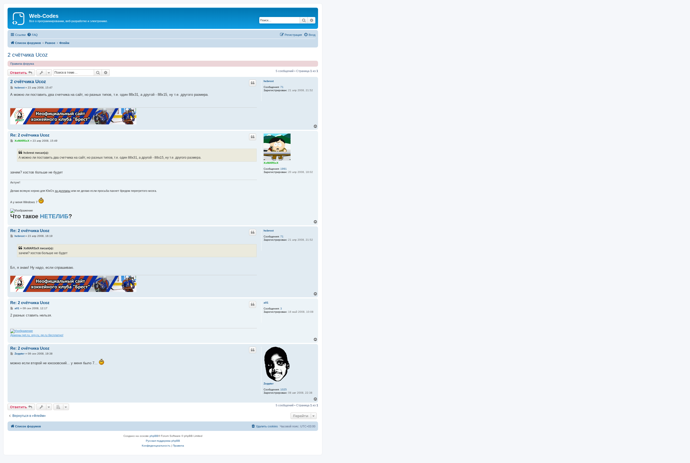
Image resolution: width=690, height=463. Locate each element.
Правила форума (22, 63)
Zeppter (269, 383)
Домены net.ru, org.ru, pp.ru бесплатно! (36, 335)
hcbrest (269, 81)
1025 (283, 389)
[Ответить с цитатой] (252, 83)
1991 (283, 168)
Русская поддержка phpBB (163, 440)
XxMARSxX (271, 162)
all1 (266, 302)
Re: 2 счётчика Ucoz (30, 135)
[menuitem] (32, 35)
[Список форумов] (19, 17)
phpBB (154, 435)
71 (282, 87)
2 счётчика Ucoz (28, 55)
